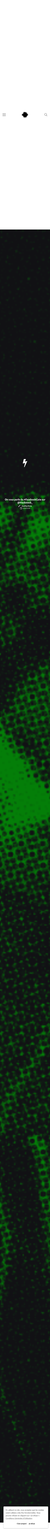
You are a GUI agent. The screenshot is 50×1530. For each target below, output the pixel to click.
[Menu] (4, 115)
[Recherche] (46, 115)
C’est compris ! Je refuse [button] (26, 1524)
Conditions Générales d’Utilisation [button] (19, 1518)
